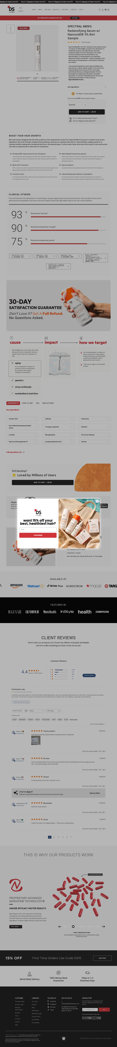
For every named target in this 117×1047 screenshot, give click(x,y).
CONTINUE (38, 535)
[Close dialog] (97, 501)
